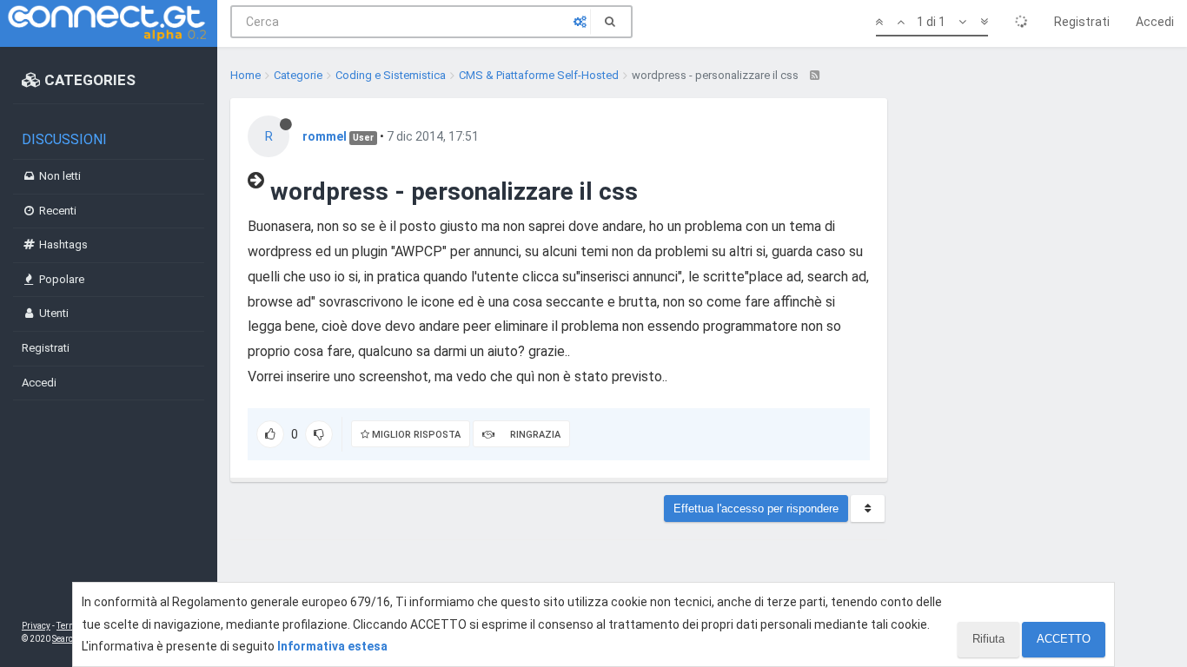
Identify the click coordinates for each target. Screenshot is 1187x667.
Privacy (36, 626)
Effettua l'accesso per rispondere (756, 508)
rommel (324, 136)
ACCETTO (1064, 638)
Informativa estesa (332, 646)
